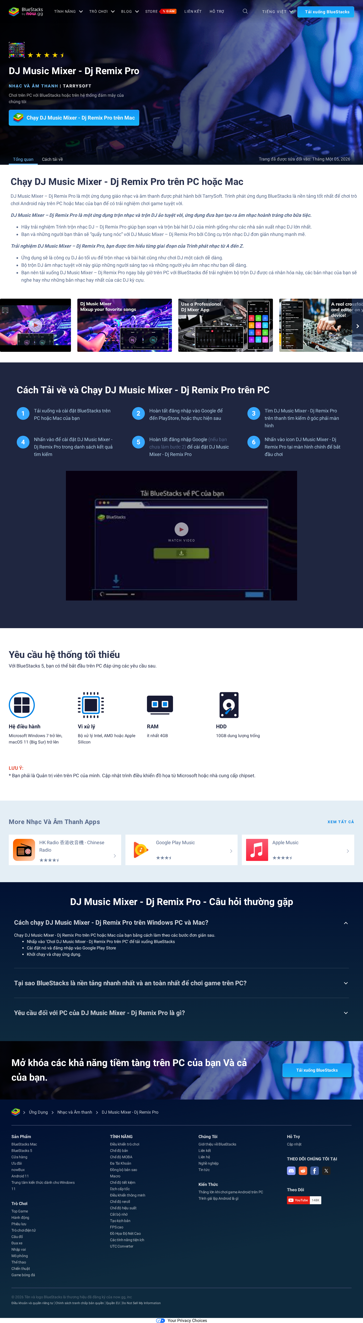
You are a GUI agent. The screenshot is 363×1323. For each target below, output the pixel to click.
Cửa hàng (19, 1157)
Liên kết (193, 11)
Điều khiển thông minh (127, 1195)
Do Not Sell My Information (141, 1303)
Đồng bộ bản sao (123, 1170)
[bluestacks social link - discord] (291, 1170)
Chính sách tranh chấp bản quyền (79, 1303)
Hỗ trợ (217, 11)
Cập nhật (294, 1144)
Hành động (20, 1217)
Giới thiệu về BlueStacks (217, 1144)
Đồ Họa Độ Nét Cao (125, 1233)
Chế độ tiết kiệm (122, 1182)
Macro (115, 1176)
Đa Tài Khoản (120, 1163)
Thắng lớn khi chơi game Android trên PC (231, 1192)
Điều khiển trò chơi (124, 1144)
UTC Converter (121, 1246)
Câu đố (17, 1237)
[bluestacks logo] (26, 12)
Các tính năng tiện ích (127, 1240)
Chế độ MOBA (121, 1157)
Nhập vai (18, 1249)
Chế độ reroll (120, 1201)
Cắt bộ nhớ (119, 1214)
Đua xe (16, 1243)
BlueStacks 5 (21, 1150)
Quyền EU (113, 1303)
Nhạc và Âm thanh (33, 85)
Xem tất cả (341, 822)
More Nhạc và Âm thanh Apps (54, 822)
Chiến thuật (20, 1268)
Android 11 (20, 1176)
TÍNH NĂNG (65, 11)
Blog (126, 11)
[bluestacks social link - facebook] (314, 1170)
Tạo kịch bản (120, 1221)
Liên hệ (204, 1157)
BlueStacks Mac (24, 1144)
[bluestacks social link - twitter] (326, 1170)
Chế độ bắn (119, 1150)
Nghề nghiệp (209, 1163)
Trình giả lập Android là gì (218, 1198)
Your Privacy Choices (187, 1320)
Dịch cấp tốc (120, 1189)
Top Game (19, 1211)
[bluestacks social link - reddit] (303, 1170)
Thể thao (18, 1262)
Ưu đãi (16, 1163)
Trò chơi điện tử (23, 1230)
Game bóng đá (23, 1275)
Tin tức (204, 1170)
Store (160, 11)
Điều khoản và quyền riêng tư (32, 1303)
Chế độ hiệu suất (123, 1208)
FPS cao (116, 1227)
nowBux (18, 1170)
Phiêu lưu (18, 1224)
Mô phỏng (19, 1256)
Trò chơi (98, 11)
